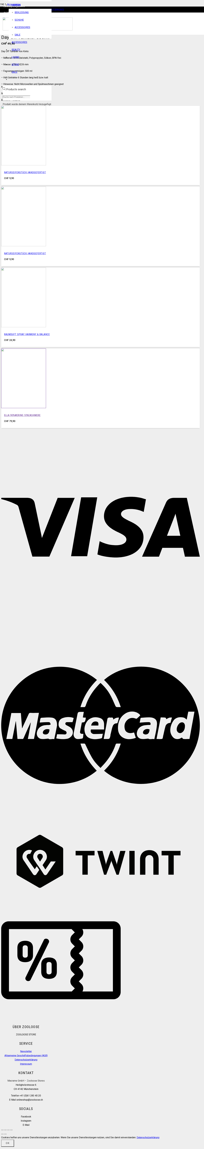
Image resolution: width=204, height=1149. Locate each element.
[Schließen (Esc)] (11, 1129)
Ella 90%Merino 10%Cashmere (22, 415)
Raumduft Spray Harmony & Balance (27, 334)
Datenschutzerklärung (26, 1059)
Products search (16, 89)
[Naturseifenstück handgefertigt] (23, 164)
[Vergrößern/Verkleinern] (2, 1129)
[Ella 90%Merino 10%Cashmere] (23, 407)
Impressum (26, 1063)
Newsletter (26, 1051)
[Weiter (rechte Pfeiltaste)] (5, 1134)
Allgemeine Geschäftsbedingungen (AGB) (26, 1055)
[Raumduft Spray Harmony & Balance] (23, 326)
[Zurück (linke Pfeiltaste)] (2, 1134)
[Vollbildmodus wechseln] (5, 1129)
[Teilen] (8, 1129)
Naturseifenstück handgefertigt (25, 172)
